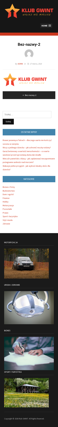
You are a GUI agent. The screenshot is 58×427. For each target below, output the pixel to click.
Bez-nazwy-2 (30, 95)
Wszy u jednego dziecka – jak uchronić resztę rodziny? (27, 147)
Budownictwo (9, 190)
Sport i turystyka (10, 216)
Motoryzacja (8, 205)
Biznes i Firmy (9, 187)
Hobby (5, 201)
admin (20, 64)
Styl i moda (7, 220)
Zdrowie (6, 223)
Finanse (6, 198)
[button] (46, 25)
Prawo (5, 212)
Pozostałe (7, 209)
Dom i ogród (8, 194)
